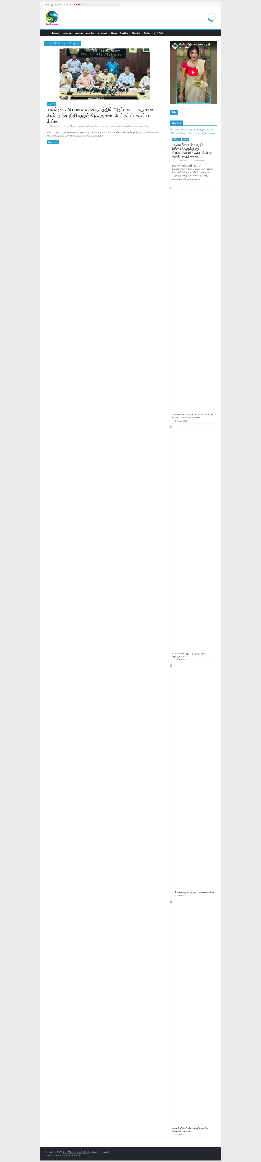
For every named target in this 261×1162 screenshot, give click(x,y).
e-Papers (159, 32)
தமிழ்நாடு (67, 32)
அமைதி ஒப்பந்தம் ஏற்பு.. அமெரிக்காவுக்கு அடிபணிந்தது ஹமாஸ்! (190, 1130)
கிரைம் (114, 32)
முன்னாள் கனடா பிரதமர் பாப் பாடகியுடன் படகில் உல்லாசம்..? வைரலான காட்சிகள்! (192, 416)
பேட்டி (147, 126)
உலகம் (185, 139)
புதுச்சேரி (90, 32)
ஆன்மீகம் (136, 32)
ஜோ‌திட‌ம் (124, 32)
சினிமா (147, 32)
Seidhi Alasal (70, 126)
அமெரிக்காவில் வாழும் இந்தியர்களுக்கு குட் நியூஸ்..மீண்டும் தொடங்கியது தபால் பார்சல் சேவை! (192, 150)
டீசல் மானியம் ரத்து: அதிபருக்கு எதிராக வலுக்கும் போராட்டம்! (189, 655)
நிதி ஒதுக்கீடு (116, 126)
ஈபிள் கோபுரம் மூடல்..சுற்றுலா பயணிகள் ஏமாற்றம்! (193, 892)
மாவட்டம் (79, 32)
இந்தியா (56, 32)
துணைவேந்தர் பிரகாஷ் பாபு (100, 126)
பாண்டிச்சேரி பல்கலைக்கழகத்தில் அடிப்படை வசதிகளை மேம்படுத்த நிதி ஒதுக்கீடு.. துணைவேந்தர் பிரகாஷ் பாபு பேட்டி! (101, 115)
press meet (84, 126)
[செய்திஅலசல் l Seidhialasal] (47, 33)
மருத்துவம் (102, 32)
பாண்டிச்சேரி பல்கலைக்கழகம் (133, 126)
